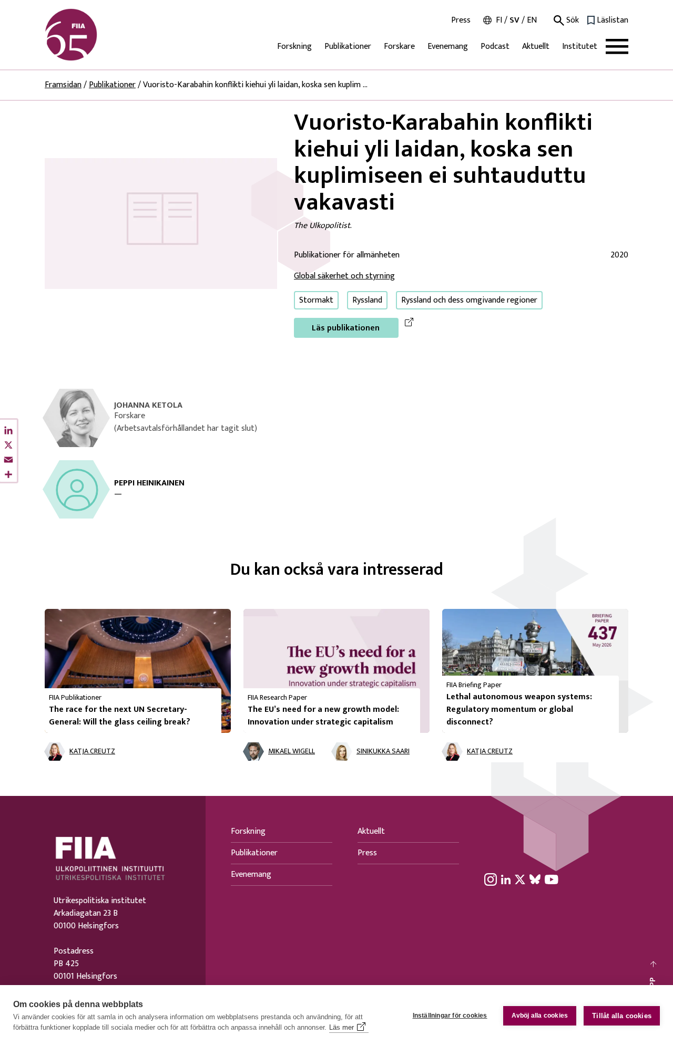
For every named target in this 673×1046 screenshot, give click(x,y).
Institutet (579, 46)
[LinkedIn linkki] (506, 879)
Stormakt (316, 300)
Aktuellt (535, 46)
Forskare (399, 46)
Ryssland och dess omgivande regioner (469, 300)
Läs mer (341, 1027)
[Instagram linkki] (490, 879)
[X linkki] (520, 879)
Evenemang (447, 46)
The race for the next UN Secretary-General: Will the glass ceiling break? (119, 715)
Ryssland (367, 300)
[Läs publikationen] (161, 223)
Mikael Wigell (291, 751)
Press (461, 20)
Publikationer (347, 46)
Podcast (495, 46)
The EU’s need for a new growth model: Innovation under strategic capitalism (323, 715)
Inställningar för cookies (450, 1015)
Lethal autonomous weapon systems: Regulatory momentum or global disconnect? (519, 709)
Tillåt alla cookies (621, 1016)
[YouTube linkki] (551, 879)
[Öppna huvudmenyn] (617, 46)
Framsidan (63, 85)
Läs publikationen (346, 328)
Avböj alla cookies (540, 1015)
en (532, 20)
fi (499, 20)
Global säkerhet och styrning (344, 276)
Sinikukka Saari (383, 751)
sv (514, 20)
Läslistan (612, 20)
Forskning (294, 46)
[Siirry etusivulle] (95, 34)
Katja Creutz (92, 751)
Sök (571, 20)
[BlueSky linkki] (535, 879)
